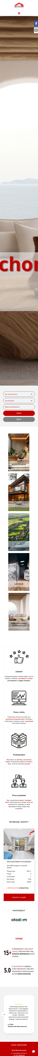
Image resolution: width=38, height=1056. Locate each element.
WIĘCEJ (19, 419)
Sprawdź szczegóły (19, 897)
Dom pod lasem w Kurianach (19, 862)
